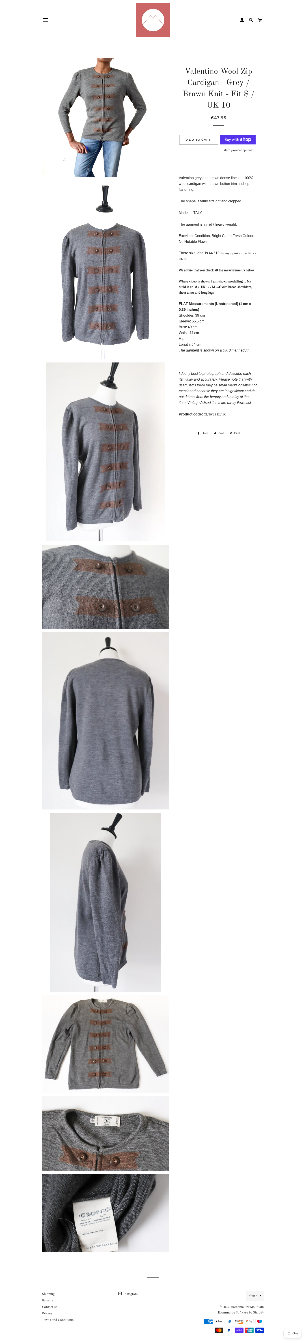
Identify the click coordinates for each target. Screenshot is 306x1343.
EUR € (253, 1296)
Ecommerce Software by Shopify (241, 1312)
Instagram (130, 1294)
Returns (47, 1300)
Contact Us (49, 1307)
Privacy (47, 1313)
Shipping (48, 1294)
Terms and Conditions (57, 1320)
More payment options (238, 150)
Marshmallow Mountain (247, 1307)
